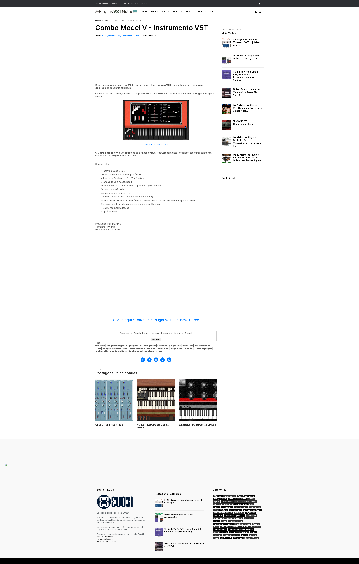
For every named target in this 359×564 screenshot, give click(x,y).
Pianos (232, 521)
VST (223, 538)
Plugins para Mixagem (223, 524)
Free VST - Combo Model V (156, 145)
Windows (238, 538)
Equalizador (227, 507)
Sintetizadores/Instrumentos (120, 36)
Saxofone (255, 527)
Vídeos (236, 535)
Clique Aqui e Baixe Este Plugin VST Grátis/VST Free (156, 320)
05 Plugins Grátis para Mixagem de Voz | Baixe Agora (246, 42)
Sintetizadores (220, 529)
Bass (231, 499)
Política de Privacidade (137, 3)
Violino (253, 535)
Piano (224, 521)
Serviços (114, 3)
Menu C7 (214, 11)
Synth (232, 532)
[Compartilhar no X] (149, 359)
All (220, 496)
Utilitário (227, 535)
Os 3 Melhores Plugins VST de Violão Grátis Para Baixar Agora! (247, 108)
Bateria (251, 499)
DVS (251, 504)
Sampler (224, 527)
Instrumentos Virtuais (223, 513)
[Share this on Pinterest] (156, 359)
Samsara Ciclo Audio (239, 527)
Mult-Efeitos (219, 518)
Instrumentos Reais (252, 510)
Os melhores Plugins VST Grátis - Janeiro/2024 (247, 57)
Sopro (216, 532)
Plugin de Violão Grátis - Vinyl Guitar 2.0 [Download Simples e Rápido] (246, 76)
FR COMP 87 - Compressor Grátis (243, 122)
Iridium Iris (239, 513)
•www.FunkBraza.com (107, 541)
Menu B (165, 11)
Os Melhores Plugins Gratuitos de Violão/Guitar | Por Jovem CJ (247, 141)
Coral (237, 501)
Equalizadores (241, 507)
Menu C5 (189, 11)
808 (215, 496)
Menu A (154, 11)
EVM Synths (255, 507)
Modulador (251, 515)
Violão (244, 535)
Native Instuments (234, 518)
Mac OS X (218, 515)
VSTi (229, 538)
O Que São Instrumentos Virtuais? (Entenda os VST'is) (246, 92)
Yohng (255, 538)
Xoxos (247, 538)
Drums (238, 504)
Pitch (239, 521)
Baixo (251, 496)
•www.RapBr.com (105, 539)
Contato (123, 3)
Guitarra (223, 510)
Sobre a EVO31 (102, 3)
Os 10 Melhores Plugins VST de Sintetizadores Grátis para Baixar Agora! (247, 157)
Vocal (216, 538)
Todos (106, 21)
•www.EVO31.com (105, 536)
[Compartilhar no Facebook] (143, 359)
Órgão (104, 36)
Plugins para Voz (242, 524)
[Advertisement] (156, 63)
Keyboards (250, 513)
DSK (245, 504)
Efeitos (216, 507)
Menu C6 (201, 11)
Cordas (245, 501)
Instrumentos (235, 510)
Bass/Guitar (240, 499)
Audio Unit (242, 496)
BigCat (216, 501)
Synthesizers (242, 532)
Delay (253, 501)
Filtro (216, 510)
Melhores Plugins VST (234, 515)
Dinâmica (218, 504)
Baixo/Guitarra (220, 499)
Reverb (256, 524)
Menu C (176, 11)
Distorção (228, 504)
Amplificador (229, 496)
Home (145, 11)
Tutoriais (217, 535)
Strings (224, 532)
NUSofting (249, 518)
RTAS (216, 527)
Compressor (227, 501)
